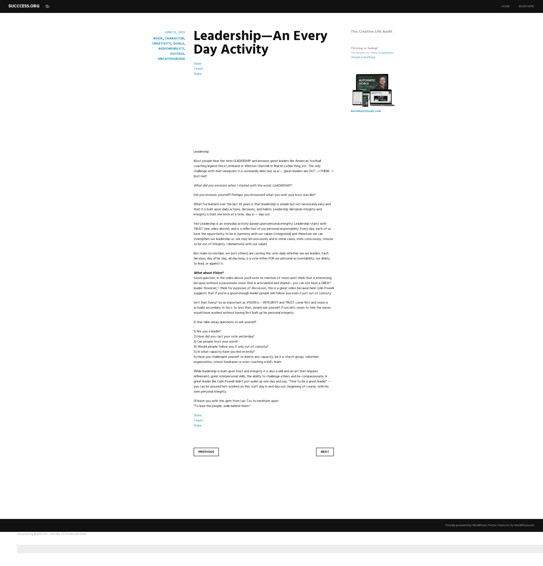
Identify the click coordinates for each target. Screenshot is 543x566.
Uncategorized (171, 59)
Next (325, 452)
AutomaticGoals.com (366, 111)
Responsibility (171, 49)
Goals (178, 43)
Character (174, 38)
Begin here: (527, 6)
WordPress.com (524, 525)
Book (158, 38)
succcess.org (23, 6)
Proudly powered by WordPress (466, 525)
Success (177, 54)
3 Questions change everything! (372, 55)
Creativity (161, 43)
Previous (206, 452)
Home (506, 6)
